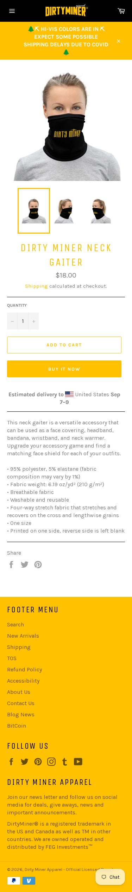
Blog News (20, 714)
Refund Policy (24, 669)
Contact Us (20, 703)
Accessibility (23, 680)
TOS (12, 658)
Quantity (17, 305)
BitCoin (16, 725)
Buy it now (64, 369)
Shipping (36, 286)
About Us (18, 692)
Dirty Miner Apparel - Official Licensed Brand (69, 869)
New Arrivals (23, 635)
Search (15, 624)
